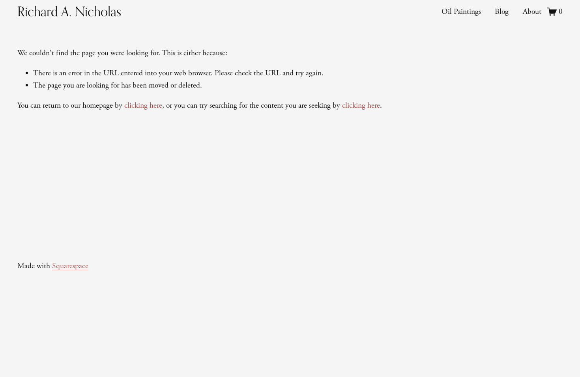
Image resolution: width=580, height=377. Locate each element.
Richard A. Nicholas (69, 11)
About (532, 12)
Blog (502, 12)
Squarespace (70, 266)
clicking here (143, 105)
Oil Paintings (461, 12)
